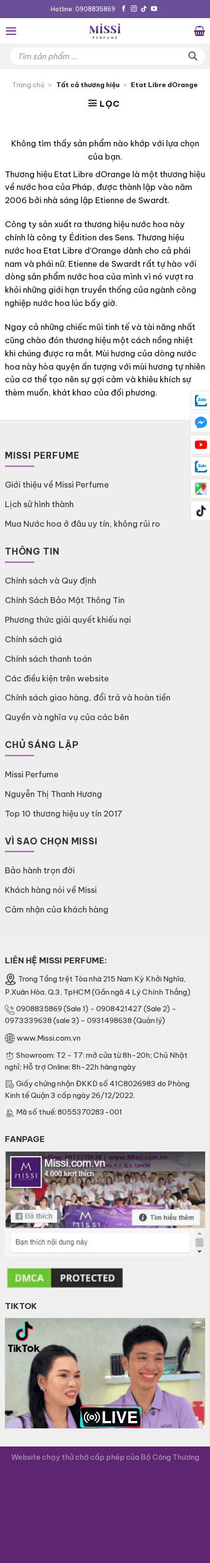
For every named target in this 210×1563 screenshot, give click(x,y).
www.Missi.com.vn (49, 1038)
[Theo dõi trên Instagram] (134, 9)
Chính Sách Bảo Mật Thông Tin (65, 600)
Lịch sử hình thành (39, 504)
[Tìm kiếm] (193, 56)
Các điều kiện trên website (57, 678)
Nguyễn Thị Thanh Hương (53, 794)
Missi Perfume (32, 774)
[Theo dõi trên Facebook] (124, 9)
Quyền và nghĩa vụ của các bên (67, 717)
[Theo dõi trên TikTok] (144, 9)
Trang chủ (28, 85)
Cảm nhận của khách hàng (56, 909)
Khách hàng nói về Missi (51, 890)
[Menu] (11, 31)
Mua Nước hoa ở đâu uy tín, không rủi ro (82, 523)
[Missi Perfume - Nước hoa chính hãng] (105, 31)
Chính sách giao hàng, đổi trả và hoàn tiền (87, 697)
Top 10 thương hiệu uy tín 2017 (64, 813)
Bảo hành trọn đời (40, 870)
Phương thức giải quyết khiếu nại (68, 619)
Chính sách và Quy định (50, 580)
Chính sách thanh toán (48, 658)
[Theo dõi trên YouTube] (154, 9)
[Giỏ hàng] (199, 31)
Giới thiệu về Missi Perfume (57, 484)
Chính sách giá (33, 639)
